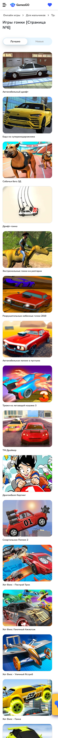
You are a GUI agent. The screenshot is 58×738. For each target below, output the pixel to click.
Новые (39, 41)
